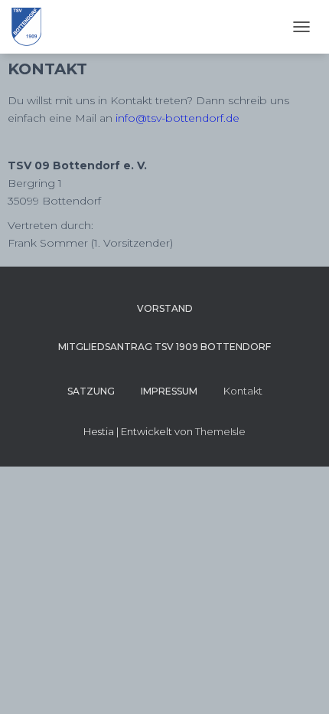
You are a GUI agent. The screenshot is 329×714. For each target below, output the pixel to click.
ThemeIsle (220, 431)
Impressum (169, 391)
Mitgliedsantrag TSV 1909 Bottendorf (164, 346)
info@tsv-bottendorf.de (177, 118)
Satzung (91, 391)
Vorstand (165, 308)
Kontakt (242, 391)
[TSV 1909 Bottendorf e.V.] (32, 27)
